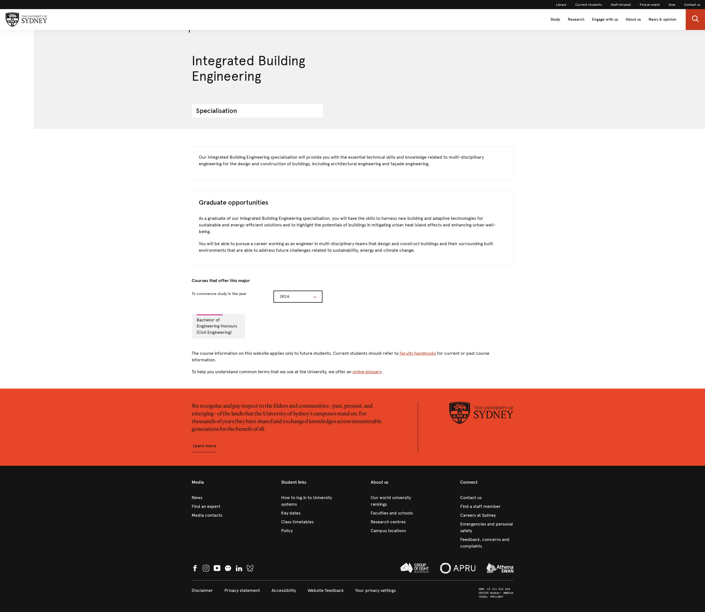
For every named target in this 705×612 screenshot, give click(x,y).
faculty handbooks (418, 353)
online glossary (366, 371)
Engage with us (605, 19)
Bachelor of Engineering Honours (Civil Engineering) (217, 326)
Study (555, 19)
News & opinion (662, 19)
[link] (561, 5)
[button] (695, 19)
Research (576, 19)
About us (633, 19)
